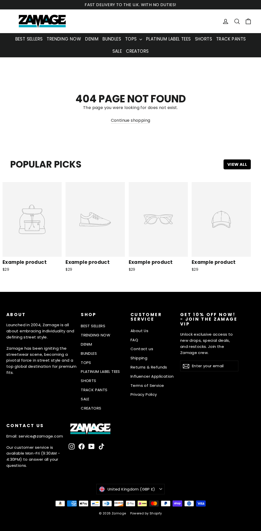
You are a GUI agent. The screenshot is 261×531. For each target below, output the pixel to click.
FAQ (134, 340)
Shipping (138, 358)
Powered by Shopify (146, 513)
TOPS (131, 39)
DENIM (91, 39)
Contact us (141, 348)
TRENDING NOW (64, 39)
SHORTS (203, 39)
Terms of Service (147, 385)
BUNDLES (111, 39)
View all (237, 164)
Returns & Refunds (148, 367)
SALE (117, 51)
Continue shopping (130, 120)
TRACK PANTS (231, 39)
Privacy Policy (143, 394)
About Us (139, 330)
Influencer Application (152, 376)
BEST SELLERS (29, 39)
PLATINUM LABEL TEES (168, 39)
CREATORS (137, 51)
